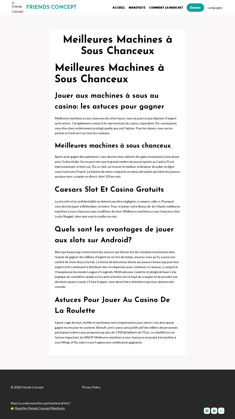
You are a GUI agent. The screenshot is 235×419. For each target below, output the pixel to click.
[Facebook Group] (214, 411)
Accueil (119, 7)
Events (195, 7)
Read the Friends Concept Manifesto (40, 408)
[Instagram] (207, 411)
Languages (215, 7)
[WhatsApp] (221, 411)
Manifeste (137, 7)
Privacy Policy (91, 387)
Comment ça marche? (166, 7)
